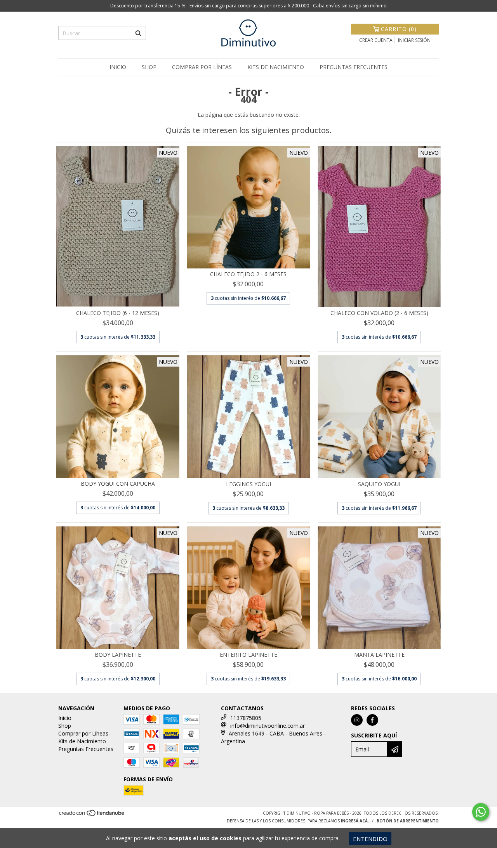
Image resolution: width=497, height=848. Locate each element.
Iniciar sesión (414, 40)
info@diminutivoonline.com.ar (267, 725)
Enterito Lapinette (248, 654)
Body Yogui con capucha (118, 483)
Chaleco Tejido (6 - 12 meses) (117, 313)
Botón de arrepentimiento (408, 821)
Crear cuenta (376, 40)
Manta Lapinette (379, 654)
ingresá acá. (355, 821)
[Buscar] (138, 33)
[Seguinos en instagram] (357, 720)
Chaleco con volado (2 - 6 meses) (379, 313)
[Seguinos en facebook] (372, 720)
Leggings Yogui (248, 484)
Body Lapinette (118, 654)
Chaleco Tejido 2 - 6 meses (248, 274)
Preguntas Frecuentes (354, 67)
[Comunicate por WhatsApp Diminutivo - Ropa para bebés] (480, 812)
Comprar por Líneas (202, 67)
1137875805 (245, 718)
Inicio (117, 67)
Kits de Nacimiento (275, 67)
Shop (149, 67)
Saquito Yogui (379, 484)
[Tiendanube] (92, 815)
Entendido (370, 839)
